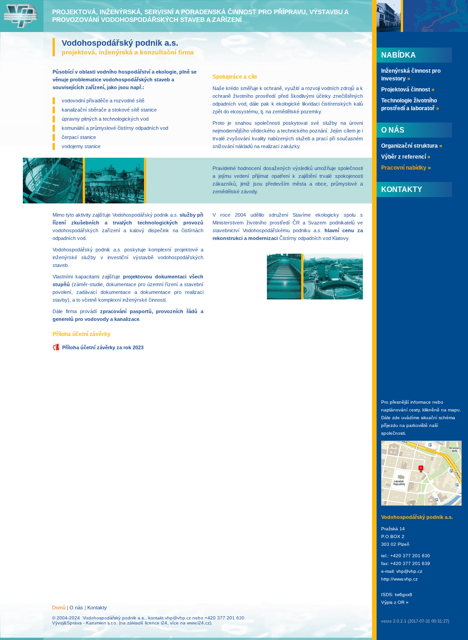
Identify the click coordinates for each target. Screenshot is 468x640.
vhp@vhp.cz (178, 617)
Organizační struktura (411, 146)
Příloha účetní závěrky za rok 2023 (103, 347)
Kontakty (97, 607)
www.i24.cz (198, 622)
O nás (76, 607)
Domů (58, 607)
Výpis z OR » (395, 602)
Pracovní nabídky (406, 168)
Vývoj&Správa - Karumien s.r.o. (84, 622)
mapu (454, 409)
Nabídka (398, 55)
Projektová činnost (408, 89)
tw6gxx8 (403, 594)
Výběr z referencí (406, 157)
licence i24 (156, 622)
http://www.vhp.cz (399, 578)
